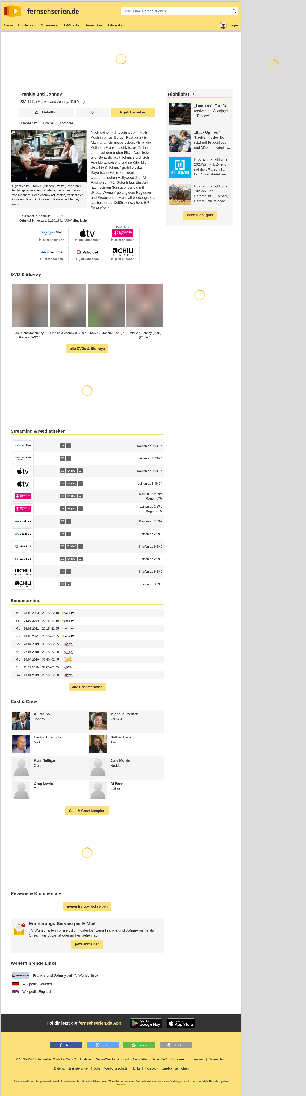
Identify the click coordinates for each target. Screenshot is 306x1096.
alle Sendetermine (87, 687)
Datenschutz (217, 1059)
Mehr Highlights (199, 215)
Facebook (151, 1068)
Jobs (97, 1068)
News (8, 25)
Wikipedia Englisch (37, 992)
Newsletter (140, 1059)
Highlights (179, 94)
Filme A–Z (116, 25)
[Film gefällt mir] (46, 112)
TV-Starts (71, 25)
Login (233, 25)
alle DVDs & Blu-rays (87, 349)
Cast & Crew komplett (87, 811)
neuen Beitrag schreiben (87, 906)
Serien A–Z (94, 25)
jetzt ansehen (135, 112)
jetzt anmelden (87, 944)
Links (136, 1068)
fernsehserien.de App (99, 1023)
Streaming (49, 25)
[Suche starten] (234, 11)
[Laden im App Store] (181, 1023)
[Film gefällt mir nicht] (92, 112)
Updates (86, 1059)
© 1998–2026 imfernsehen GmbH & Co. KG (46, 1059)
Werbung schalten (116, 1068)
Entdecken (27, 25)
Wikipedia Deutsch (37, 984)
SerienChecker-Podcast (112, 1059)
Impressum (197, 1059)
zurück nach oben (175, 1068)
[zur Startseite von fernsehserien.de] (12, 11)
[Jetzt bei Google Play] (146, 1023)
